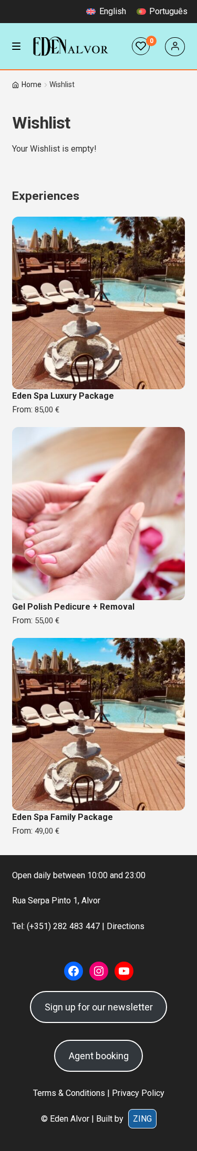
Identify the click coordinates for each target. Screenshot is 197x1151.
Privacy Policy (138, 1093)
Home (32, 84)
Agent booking (99, 1055)
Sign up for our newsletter (99, 1007)
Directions (125, 926)
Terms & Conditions (69, 1093)
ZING (142, 1119)
